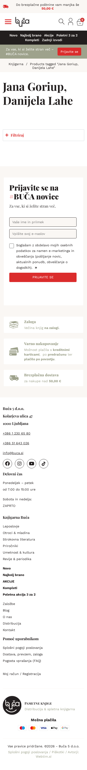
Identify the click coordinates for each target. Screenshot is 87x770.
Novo (13, 35)
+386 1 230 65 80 (16, 433)
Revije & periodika (17, 559)
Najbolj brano (30, 35)
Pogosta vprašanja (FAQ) (22, 661)
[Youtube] (31, 463)
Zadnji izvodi (52, 40)
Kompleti (32, 40)
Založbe (9, 604)
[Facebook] (7, 463)
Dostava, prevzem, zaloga (23, 654)
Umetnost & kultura (18, 552)
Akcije (49, 35)
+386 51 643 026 (16, 443)
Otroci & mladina (16, 533)
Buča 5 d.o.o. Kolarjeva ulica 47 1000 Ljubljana (17, 416)
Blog (6, 610)
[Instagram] (19, 463)
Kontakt (9, 630)
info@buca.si (13, 453)
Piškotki (58, 752)
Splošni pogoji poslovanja (23, 648)
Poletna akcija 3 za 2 (19, 594)
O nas (7, 617)
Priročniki (10, 546)
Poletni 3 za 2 (66, 35)
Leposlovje (11, 526)
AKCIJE (8, 581)
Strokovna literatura (19, 539)
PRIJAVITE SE (43, 277)
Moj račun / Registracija (22, 674)
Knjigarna (16, 64)
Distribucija (12, 623)
